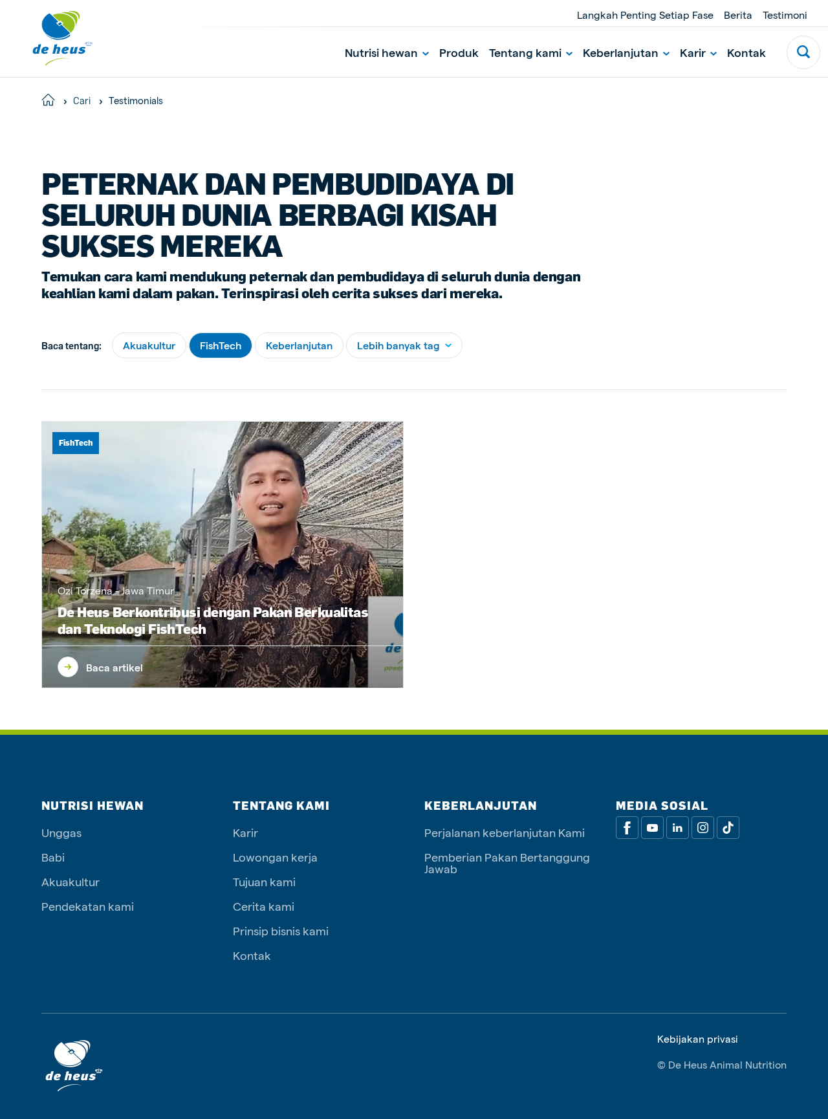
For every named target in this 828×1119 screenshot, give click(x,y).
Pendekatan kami (87, 906)
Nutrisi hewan (381, 52)
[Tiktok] (728, 827)
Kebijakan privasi (697, 1039)
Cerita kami (263, 906)
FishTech (220, 345)
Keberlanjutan (621, 52)
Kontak (746, 52)
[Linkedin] (677, 827)
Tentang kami (525, 52)
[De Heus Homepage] (53, 38)
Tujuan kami (264, 881)
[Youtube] (652, 827)
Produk (459, 52)
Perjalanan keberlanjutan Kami (504, 832)
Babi (53, 857)
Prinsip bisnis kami (281, 930)
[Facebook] (627, 827)
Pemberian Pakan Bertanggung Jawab (507, 862)
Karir (693, 52)
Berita (738, 14)
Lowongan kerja (275, 857)
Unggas (61, 832)
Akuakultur (149, 345)
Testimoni (785, 14)
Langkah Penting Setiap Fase (645, 14)
